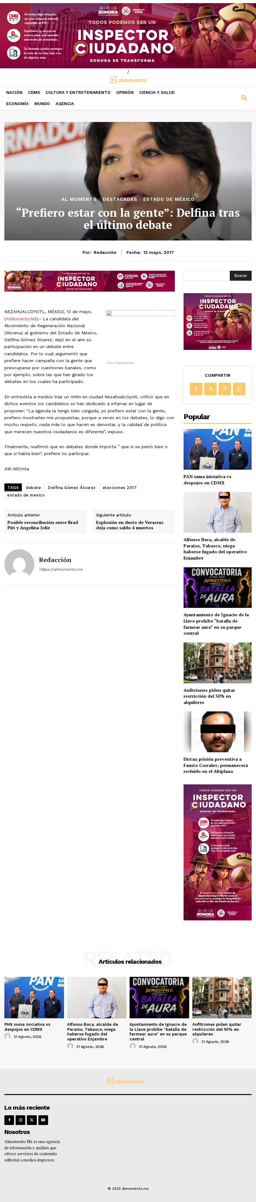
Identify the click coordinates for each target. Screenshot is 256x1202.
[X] (210, 389)
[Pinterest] (225, 389)
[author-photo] (8, 1036)
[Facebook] (196, 389)
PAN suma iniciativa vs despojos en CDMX (207, 479)
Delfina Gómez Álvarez (72, 487)
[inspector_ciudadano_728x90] (89, 290)
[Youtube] (43, 1120)
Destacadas (120, 199)
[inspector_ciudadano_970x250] (128, 35)
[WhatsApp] (239, 389)
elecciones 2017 (120, 487)
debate (33, 487)
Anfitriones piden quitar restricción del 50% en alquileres (209, 696)
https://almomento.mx (61, 569)
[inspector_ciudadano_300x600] (218, 918)
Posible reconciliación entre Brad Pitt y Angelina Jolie (42, 525)
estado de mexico (26, 495)
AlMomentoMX (21, 318)
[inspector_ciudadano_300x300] (218, 348)
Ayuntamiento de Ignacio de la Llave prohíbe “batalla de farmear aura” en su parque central (216, 624)
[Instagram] (20, 1120)
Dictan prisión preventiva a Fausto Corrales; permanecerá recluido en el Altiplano (216, 765)
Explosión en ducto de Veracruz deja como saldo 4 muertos (130, 525)
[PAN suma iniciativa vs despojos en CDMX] (218, 449)
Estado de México (168, 199)
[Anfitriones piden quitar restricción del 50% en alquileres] (218, 662)
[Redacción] (19, 564)
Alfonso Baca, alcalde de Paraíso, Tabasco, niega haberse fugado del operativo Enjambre (215, 548)
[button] (224, 98)
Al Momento (79, 199)
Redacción (105, 252)
